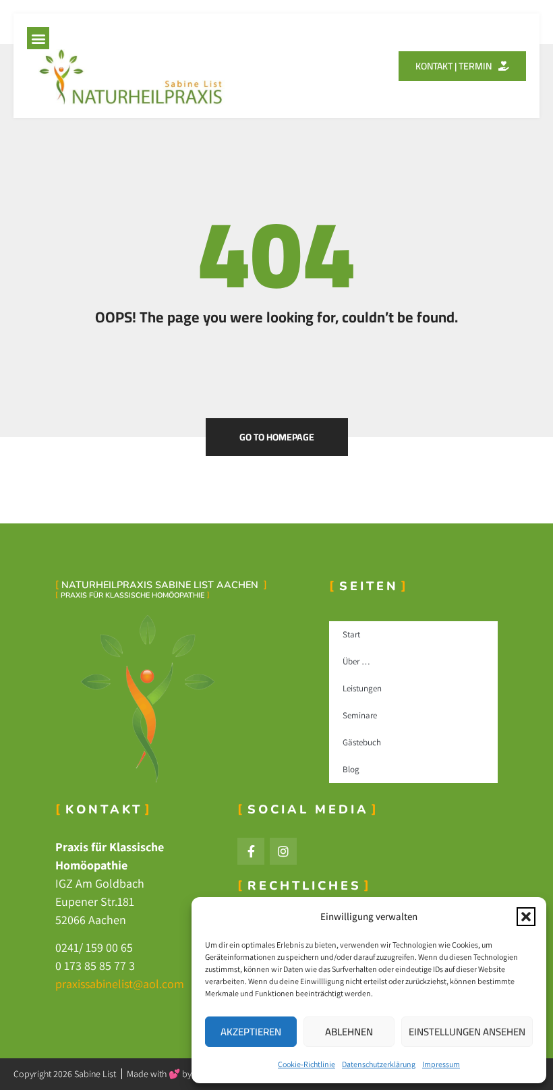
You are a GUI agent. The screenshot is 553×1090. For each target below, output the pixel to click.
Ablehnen (349, 1031)
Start (351, 634)
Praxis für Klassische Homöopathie (132, 595)
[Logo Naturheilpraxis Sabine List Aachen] (185, 698)
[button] (526, 916)
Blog (351, 769)
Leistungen (362, 688)
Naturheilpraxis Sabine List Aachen (161, 585)
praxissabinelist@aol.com (119, 984)
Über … (356, 661)
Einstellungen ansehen (467, 1031)
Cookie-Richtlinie (306, 1064)
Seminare (360, 715)
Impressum (441, 1064)
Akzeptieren (251, 1031)
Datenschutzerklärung (378, 1064)
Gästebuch (362, 742)
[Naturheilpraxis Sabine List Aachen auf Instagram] (283, 851)
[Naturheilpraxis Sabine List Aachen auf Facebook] (250, 851)
